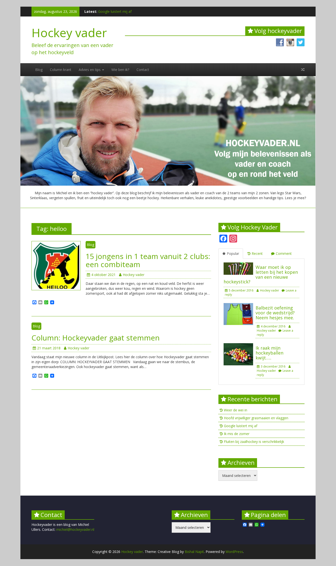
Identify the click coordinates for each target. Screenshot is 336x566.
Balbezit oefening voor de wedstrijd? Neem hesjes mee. (275, 313)
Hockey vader (69, 33)
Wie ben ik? (120, 69)
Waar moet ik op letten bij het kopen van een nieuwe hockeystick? (261, 274)
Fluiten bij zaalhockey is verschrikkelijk (254, 441)
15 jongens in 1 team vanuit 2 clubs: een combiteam (148, 260)
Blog (39, 69)
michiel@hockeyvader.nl (75, 529)
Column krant (60, 69)
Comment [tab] (284, 253)
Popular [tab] (233, 253)
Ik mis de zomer (236, 433)
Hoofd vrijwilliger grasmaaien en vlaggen (256, 418)
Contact (143, 69)
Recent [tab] (257, 253)
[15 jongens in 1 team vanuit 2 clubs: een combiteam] (56, 265)
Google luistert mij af (115, 11)
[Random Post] (302, 70)
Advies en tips (90, 69)
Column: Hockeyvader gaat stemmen (95, 338)
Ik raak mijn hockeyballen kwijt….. (269, 353)
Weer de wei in (235, 410)
